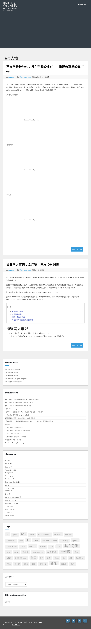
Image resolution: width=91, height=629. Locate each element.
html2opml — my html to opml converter (19, 443)
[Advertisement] (45, 31)
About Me (82, 4)
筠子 (41, 558)
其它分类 (71, 546)
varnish (23, 546)
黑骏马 (73, 564)
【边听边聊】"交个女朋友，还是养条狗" (18, 430)
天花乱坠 (8, 506)
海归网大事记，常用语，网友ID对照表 (32, 264)
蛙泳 (64, 558)
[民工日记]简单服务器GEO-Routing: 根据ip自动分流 (22, 399)
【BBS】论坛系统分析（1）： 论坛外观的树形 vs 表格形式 (24, 412)
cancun (32, 534)
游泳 (77, 552)
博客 (8, 552)
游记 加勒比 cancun (21, 558)
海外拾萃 (52, 552)
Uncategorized (25, 77)
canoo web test (44, 534)
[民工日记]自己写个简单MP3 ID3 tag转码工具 (20, 418)
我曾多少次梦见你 (38, 552)
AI (8, 534)
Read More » (77, 249)
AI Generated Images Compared (16, 379)
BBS (23, 534)
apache (15, 534)
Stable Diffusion (12, 546)
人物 (58, 546)
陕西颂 (7, 424)
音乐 (53, 563)
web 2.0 (32, 546)
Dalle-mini (68, 534)
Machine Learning (49, 540)
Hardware (8, 479)
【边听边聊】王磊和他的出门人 (15, 427)
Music (7, 464)
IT (6, 461)
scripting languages (12, 497)
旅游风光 (8, 516)
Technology (9, 470)
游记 (9, 557)
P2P (6, 485)
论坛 (17, 563)
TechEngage (37, 622)
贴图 (33, 563)
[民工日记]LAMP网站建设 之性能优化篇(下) (19, 406)
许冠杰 (9, 564)
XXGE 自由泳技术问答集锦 (13, 382)
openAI (75, 540)
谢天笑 (26, 564)
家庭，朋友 (9, 509)
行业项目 (79, 557)
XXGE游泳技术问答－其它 (13, 369)
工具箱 (7, 513)
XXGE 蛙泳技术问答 (11, 375)
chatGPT (57, 534)
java (6, 494)
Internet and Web (11, 482)
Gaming (8, 476)
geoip (21, 540)
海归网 (65, 552)
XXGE (51, 546)
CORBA (7, 491)
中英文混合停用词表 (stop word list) (17, 415)
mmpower (12, 77)
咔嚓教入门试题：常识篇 (13, 440)
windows (43, 546)
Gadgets (8, 473)
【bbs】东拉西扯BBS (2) (13, 434)
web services (9, 500)
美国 (48, 557)
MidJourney (64, 540)
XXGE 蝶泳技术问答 (11, 372)
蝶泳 (70, 558)
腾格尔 (57, 558)
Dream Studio (11, 540)
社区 (33, 557)
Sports (7, 467)
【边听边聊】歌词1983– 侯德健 (15, 437)
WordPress (16, 625)
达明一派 (43, 564)
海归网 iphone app (11, 409)
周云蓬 (16, 552)
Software (8, 488)
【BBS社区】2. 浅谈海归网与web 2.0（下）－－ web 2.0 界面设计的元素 (29, 421)
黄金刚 (63, 563)
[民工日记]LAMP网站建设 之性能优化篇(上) (19, 403)
